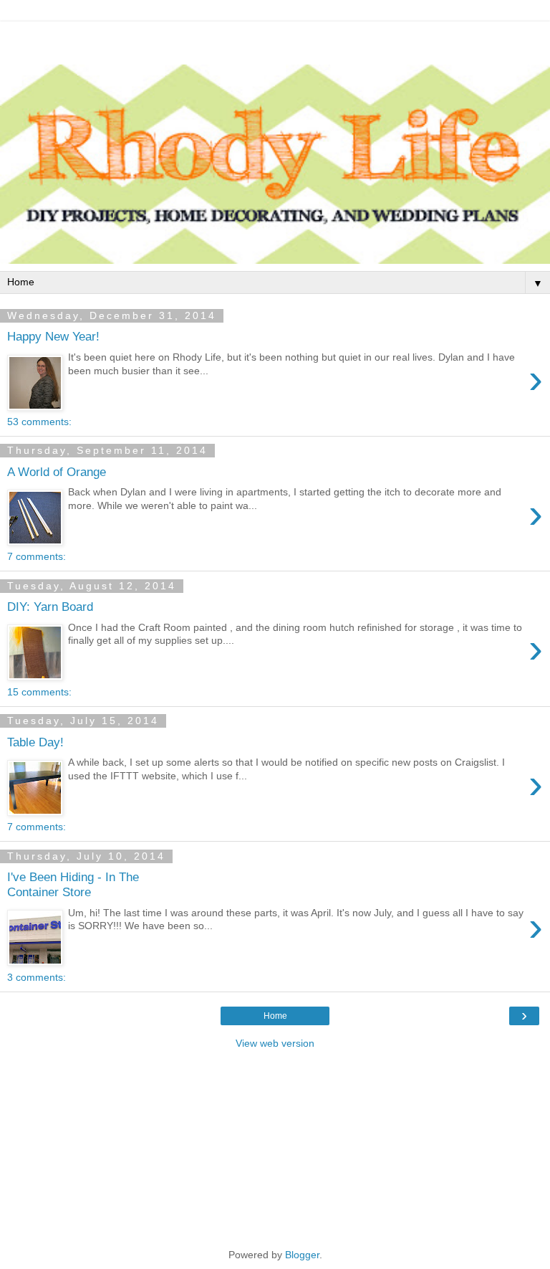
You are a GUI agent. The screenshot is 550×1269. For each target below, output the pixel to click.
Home (275, 1016)
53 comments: (39, 421)
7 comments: (36, 556)
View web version (275, 1043)
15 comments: (39, 692)
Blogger (302, 1254)
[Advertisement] (275, 39)
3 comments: (36, 977)
